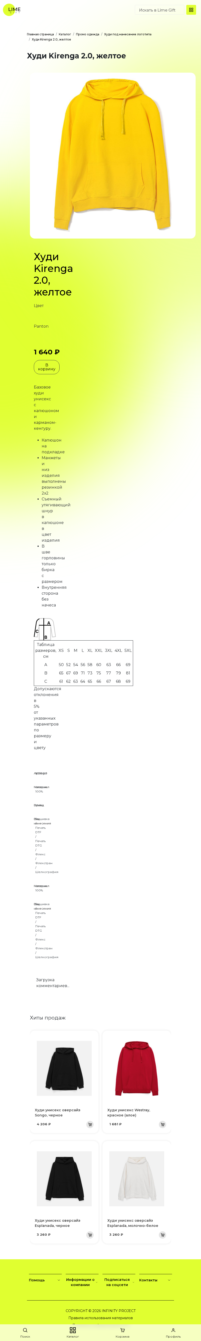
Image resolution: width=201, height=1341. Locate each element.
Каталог (65, 34)
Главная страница (40, 34)
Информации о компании (80, 1282)
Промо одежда (87, 34)
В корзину (46, 367)
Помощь (37, 1280)
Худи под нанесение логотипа (127, 34)
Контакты (148, 1280)
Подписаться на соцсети (117, 1282)
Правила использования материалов (100, 1318)
